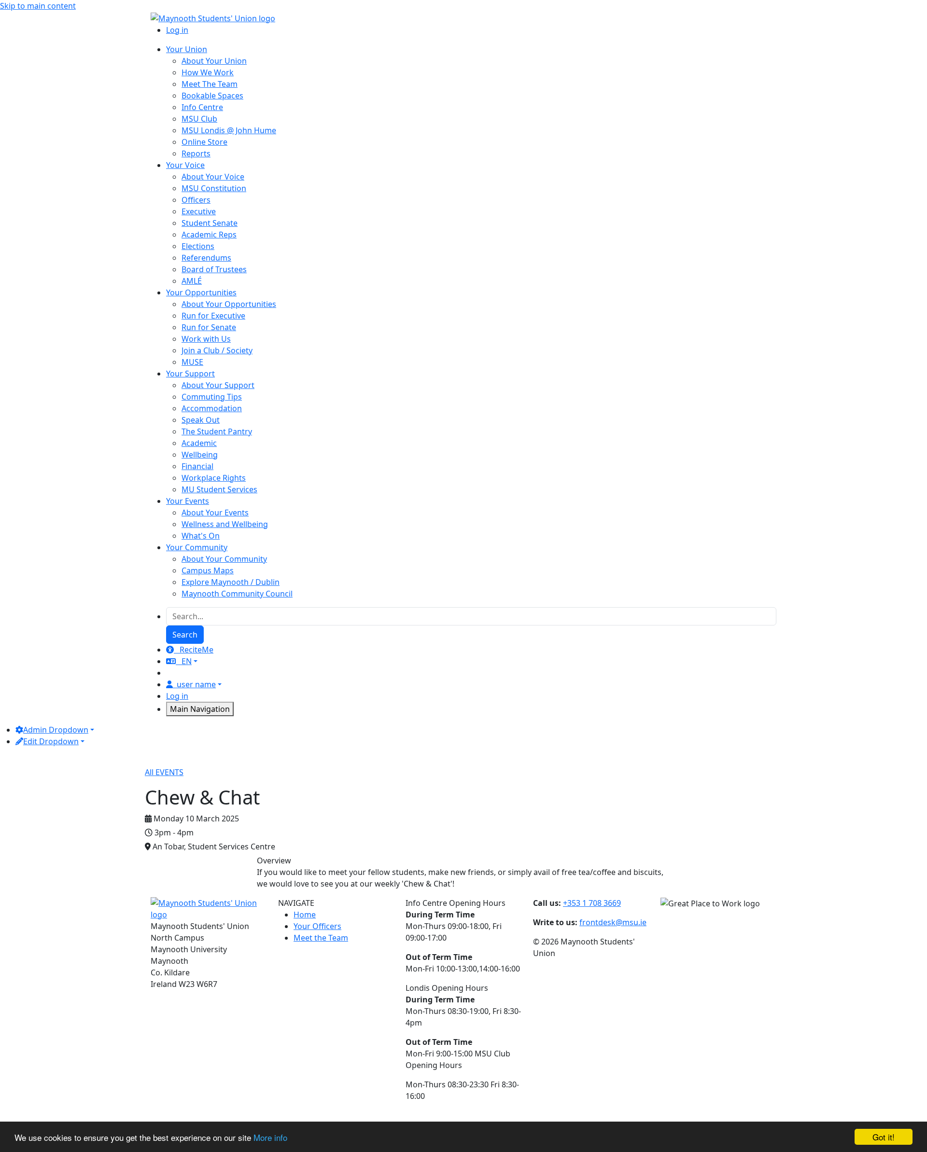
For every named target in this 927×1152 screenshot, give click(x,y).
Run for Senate (209, 327)
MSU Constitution (214, 188)
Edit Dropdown (51, 741)
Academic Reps (209, 234)
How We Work (208, 72)
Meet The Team (210, 84)
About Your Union (214, 61)
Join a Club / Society (217, 350)
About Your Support (218, 385)
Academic (199, 443)
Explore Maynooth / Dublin (231, 582)
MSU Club (199, 118)
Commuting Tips (212, 396)
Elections (198, 246)
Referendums (206, 257)
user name (196, 684)
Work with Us (206, 338)
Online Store (204, 142)
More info (270, 1137)
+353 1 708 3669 (592, 903)
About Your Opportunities (229, 304)
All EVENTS (164, 772)
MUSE (192, 362)
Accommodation (212, 408)
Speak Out (201, 420)
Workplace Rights (214, 477)
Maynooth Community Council (237, 593)
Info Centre (202, 107)
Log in (177, 30)
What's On (201, 535)
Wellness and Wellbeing (225, 524)
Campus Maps (208, 570)
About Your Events (215, 512)
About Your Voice (213, 176)
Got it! (883, 1137)
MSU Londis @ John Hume (229, 130)
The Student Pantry (217, 431)
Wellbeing (200, 454)
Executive (199, 211)
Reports (196, 153)
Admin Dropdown (55, 729)
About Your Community (224, 559)
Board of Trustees (214, 269)
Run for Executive (213, 315)
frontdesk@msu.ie (612, 922)
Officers (196, 199)
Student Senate (210, 223)
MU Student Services (219, 489)
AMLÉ (192, 281)
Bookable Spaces (212, 95)
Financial (197, 466)
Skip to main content (38, 5)
